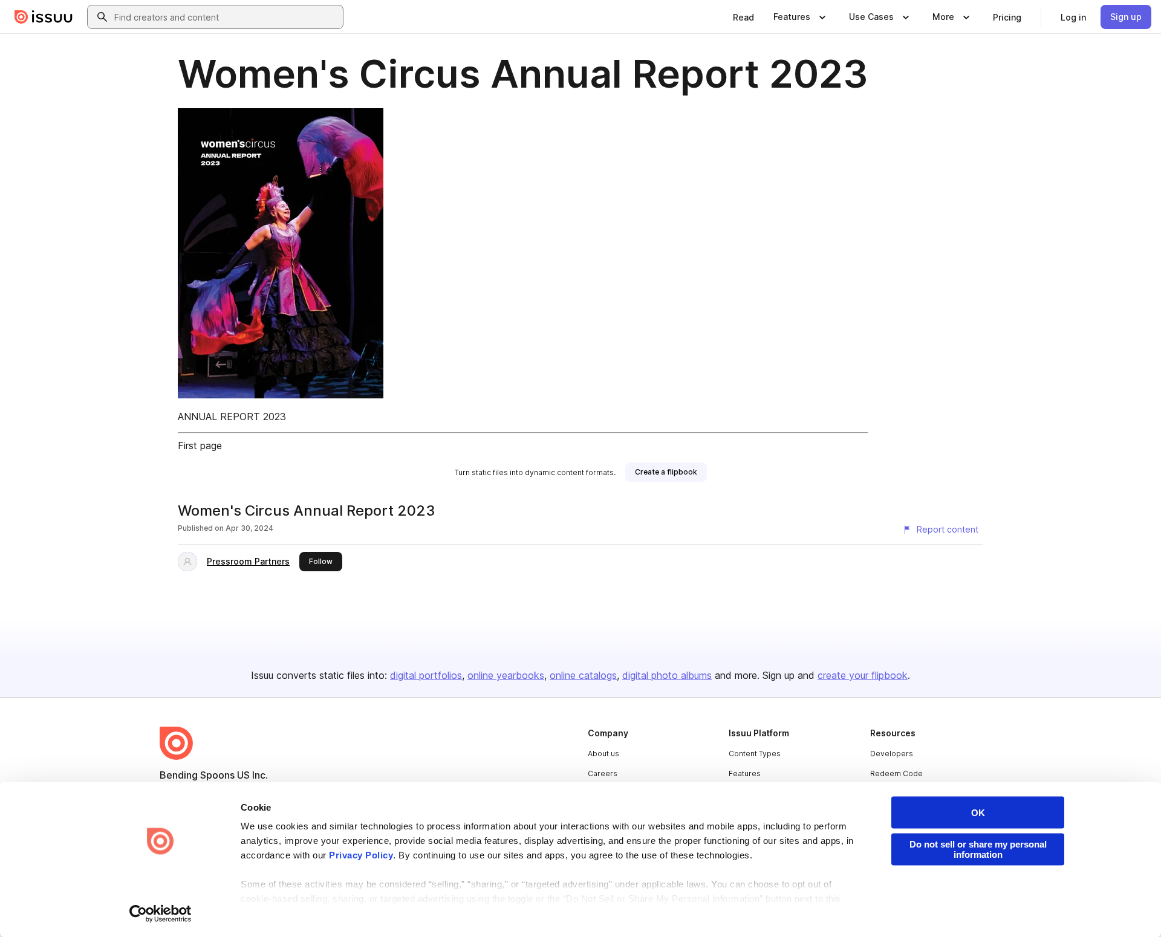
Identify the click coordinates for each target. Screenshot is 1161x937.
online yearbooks (505, 675)
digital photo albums (667, 675)
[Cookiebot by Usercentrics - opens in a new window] (160, 913)
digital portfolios (426, 675)
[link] (743, 17)
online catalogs (583, 675)
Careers (602, 773)
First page (200, 445)
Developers (891, 753)
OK (978, 813)
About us (603, 753)
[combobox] (226, 16)
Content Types (755, 753)
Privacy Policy (361, 855)
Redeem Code (896, 773)
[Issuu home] (43, 17)
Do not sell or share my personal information (978, 849)
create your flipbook (863, 675)
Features (745, 773)
